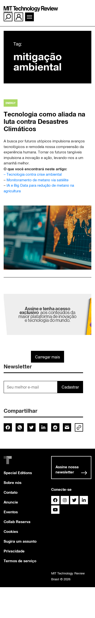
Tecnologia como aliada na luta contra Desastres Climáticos (44, 121)
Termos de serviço (20, 561)
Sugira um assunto (20, 541)
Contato (11, 492)
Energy (11, 103)
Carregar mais (47, 357)
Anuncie (11, 502)
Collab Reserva (17, 521)
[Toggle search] (8, 16)
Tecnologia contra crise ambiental (34, 174)
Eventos (11, 512)
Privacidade (14, 551)
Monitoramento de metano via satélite (37, 180)
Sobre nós (12, 482)
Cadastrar (70, 387)
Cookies (11, 531)
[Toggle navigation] (29, 16)
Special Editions (18, 472)
